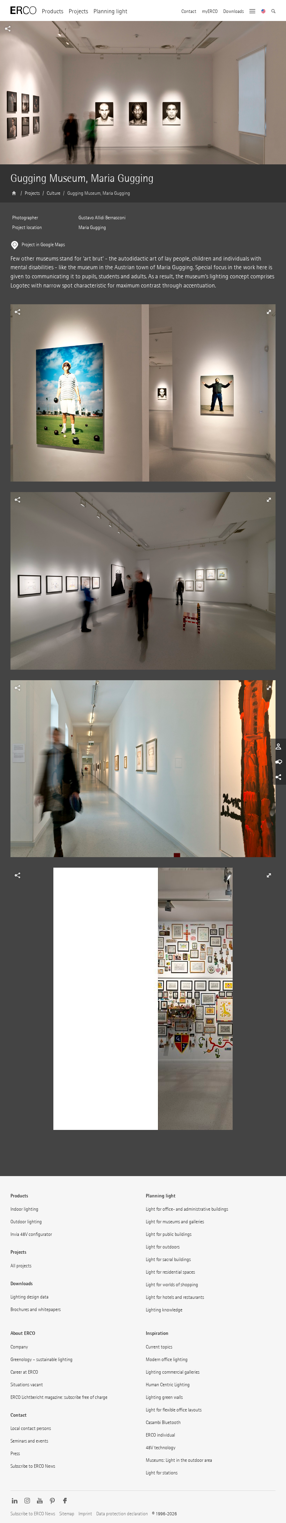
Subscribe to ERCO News (32, 1466)
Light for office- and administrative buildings (187, 1209)
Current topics (159, 1347)
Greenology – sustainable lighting (41, 1359)
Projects (78, 11)
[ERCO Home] (23, 10)
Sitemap (66, 1514)
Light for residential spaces (170, 1272)
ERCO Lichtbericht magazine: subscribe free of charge (58, 1397)
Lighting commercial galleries (173, 1372)
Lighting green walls (164, 1397)
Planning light (110, 11)
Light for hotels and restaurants (175, 1297)
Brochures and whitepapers (35, 1309)
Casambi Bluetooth (163, 1422)
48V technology (160, 1448)
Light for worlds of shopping (172, 1285)
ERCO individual (160, 1435)
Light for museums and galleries (175, 1222)
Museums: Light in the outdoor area (179, 1460)
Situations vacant (26, 1385)
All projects (20, 1266)
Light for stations (162, 1473)
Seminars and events (29, 1441)
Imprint (85, 1514)
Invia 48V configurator (31, 1234)
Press (15, 1454)
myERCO (210, 11)
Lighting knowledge (164, 1310)
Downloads (233, 11)
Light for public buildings (168, 1234)
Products (52, 11)
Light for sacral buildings (168, 1259)
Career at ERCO (24, 1372)
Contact (188, 11)
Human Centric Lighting (168, 1385)
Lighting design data (29, 1297)
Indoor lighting (24, 1209)
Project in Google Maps (43, 245)
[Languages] (263, 12)
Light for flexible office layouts (174, 1410)
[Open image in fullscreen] (143, 398)
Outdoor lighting (26, 1222)
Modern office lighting (167, 1359)
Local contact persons (30, 1428)
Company (19, 1347)
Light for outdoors (163, 1247)
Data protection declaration (122, 1514)
